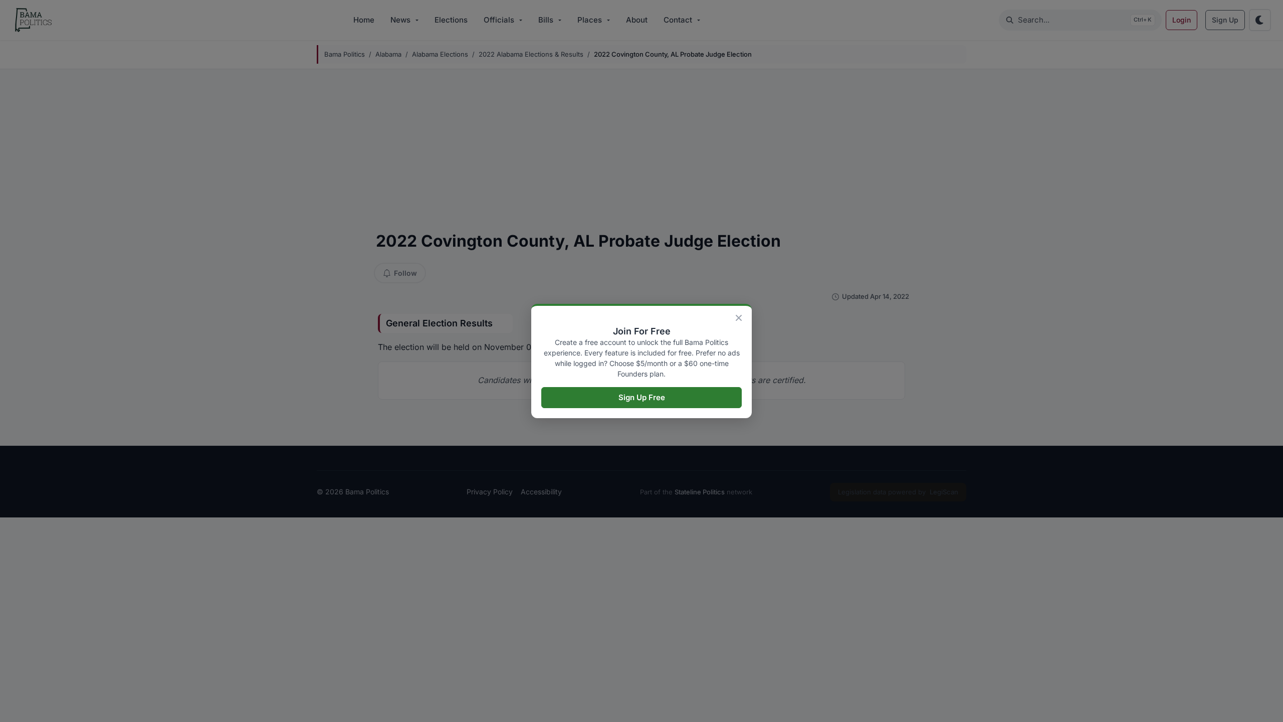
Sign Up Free (641, 397)
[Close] (739, 318)
